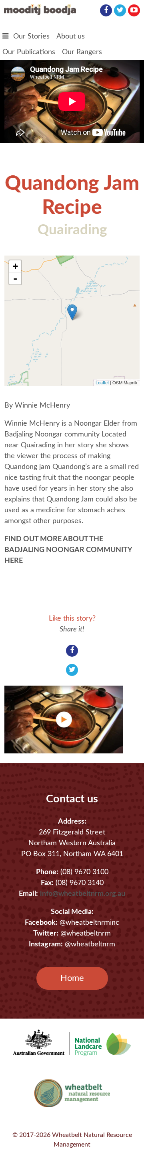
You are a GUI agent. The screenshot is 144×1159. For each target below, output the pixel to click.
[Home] (40, 13)
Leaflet (102, 382)
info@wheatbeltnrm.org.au (82, 893)
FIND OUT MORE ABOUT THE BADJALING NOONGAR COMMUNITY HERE (68, 550)
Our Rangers (82, 52)
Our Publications (28, 52)
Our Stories (31, 36)
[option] (68, 719)
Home (72, 978)
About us (70, 36)
